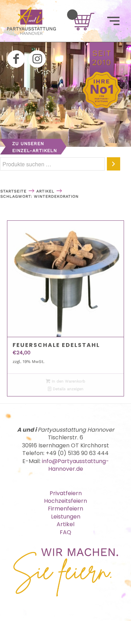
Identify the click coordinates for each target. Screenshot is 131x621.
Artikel (65, 524)
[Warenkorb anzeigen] (72, 14)
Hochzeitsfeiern (65, 501)
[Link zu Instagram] (37, 59)
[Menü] (113, 21)
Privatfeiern (66, 493)
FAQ (65, 532)
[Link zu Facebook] (16, 59)
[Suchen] (113, 164)
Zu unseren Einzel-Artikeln (34, 147)
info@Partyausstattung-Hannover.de (75, 465)
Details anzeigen (67, 389)
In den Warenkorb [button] (67, 381)
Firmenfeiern (65, 509)
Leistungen (65, 517)
